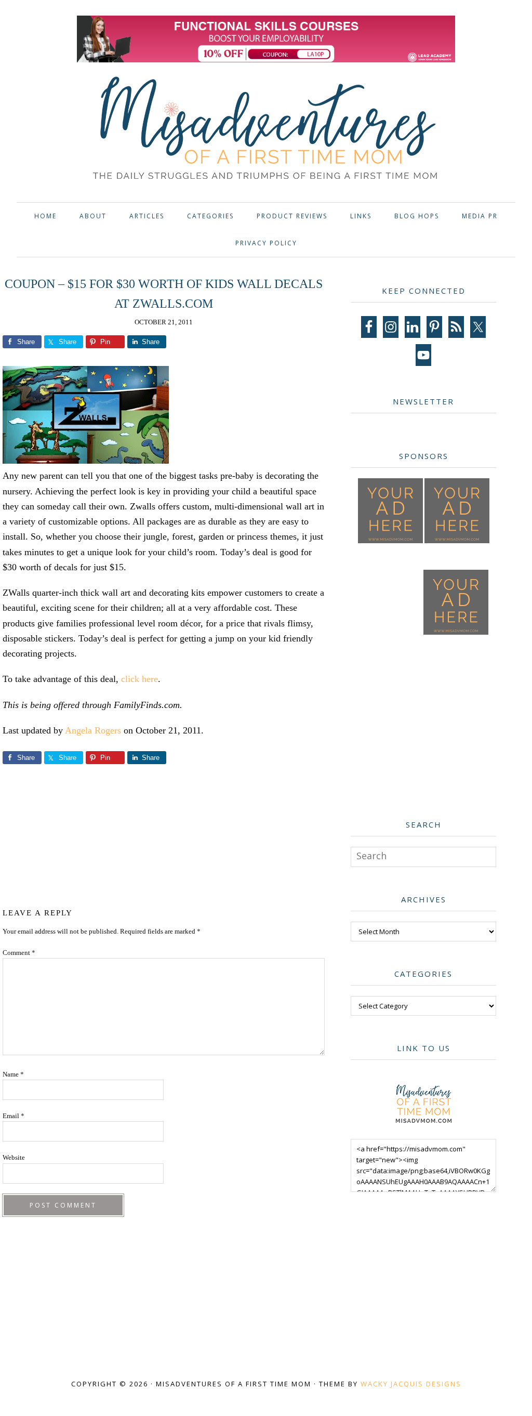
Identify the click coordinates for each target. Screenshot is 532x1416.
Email (13, 1116)
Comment (19, 952)
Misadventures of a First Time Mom (266, 130)
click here (139, 679)
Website (14, 1157)
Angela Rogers (93, 730)
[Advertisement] (194, 833)
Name (13, 1074)
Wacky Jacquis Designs (411, 1383)
